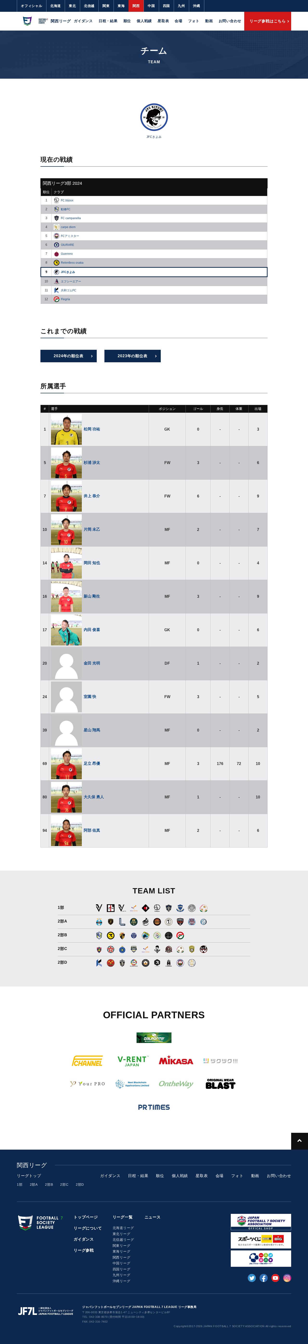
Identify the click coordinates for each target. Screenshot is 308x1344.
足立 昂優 (92, 763)
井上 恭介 (92, 496)
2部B (49, 1184)
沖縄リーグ (121, 1281)
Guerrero (67, 253)
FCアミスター (70, 236)
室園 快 (90, 696)
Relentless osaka (72, 262)
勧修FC (66, 209)
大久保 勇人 (94, 797)
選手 (54, 409)
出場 (258, 409)
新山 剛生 (92, 596)
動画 (209, 21)
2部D (80, 1184)
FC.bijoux (67, 200)
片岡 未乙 (92, 529)
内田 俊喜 (92, 630)
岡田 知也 (92, 563)
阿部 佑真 (92, 830)
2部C (64, 1184)
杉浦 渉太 (92, 462)
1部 (20, 1184)
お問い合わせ (230, 21)
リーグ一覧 (123, 1217)
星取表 (163, 21)
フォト (193, 21)
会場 (178, 21)
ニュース (153, 1217)
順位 (127, 21)
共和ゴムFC (68, 290)
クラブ (59, 192)
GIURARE (67, 245)
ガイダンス (83, 21)
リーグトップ (29, 1176)
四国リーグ (121, 1269)
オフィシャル (31, 6)
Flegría (65, 299)
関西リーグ (121, 1257)
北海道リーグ (123, 1228)
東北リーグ (121, 1234)
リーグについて (88, 1228)
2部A (34, 1184)
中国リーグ (121, 1263)
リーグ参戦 (84, 1250)
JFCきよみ (68, 272)
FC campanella (71, 218)
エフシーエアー (71, 281)
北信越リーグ (123, 1240)
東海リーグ (121, 1251)
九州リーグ (121, 1275)
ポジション (167, 409)
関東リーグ (121, 1246)
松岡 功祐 (92, 429)
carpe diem (68, 227)
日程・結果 (108, 21)
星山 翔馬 (92, 730)
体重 (239, 409)
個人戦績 (144, 21)
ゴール (198, 409)
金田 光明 (92, 663)
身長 (220, 409)
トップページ (86, 1217)
